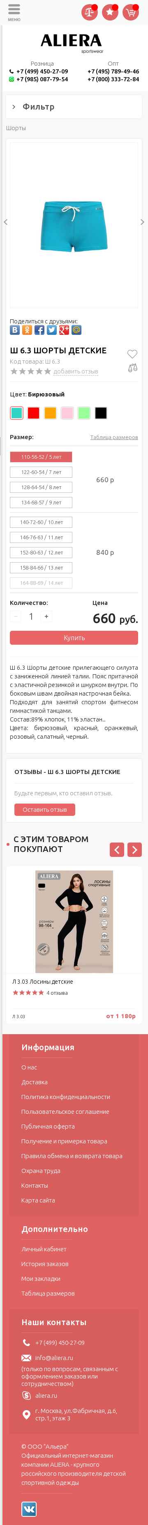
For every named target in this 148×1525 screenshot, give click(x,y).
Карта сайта (38, 1200)
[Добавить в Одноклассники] (27, 330)
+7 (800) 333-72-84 (113, 79)
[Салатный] (84, 413)
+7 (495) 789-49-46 (113, 71)
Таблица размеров (114, 437)
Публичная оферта (48, 1126)
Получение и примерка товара (64, 1141)
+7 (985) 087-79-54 (42, 79)
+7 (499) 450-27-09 (42, 71)
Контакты (34, 1185)
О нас (29, 1067)
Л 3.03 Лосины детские (42, 981)
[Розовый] (67, 413)
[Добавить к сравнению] (132, 367)
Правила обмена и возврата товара (72, 1155)
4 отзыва (57, 993)
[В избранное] (132, 354)
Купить (74, 637)
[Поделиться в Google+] (64, 330)
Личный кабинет (44, 1249)
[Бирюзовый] (17, 413)
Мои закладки (40, 1278)
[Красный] (33, 413)
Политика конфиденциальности (65, 1096)
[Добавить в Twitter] (52, 330)
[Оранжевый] (50, 413)
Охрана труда (40, 1170)
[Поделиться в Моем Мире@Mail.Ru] (76, 330)
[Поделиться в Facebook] (39, 330)
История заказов (45, 1263)
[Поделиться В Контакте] (15, 330)
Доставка (34, 1081)
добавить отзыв (75, 371)
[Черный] (101, 413)
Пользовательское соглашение (65, 1111)
